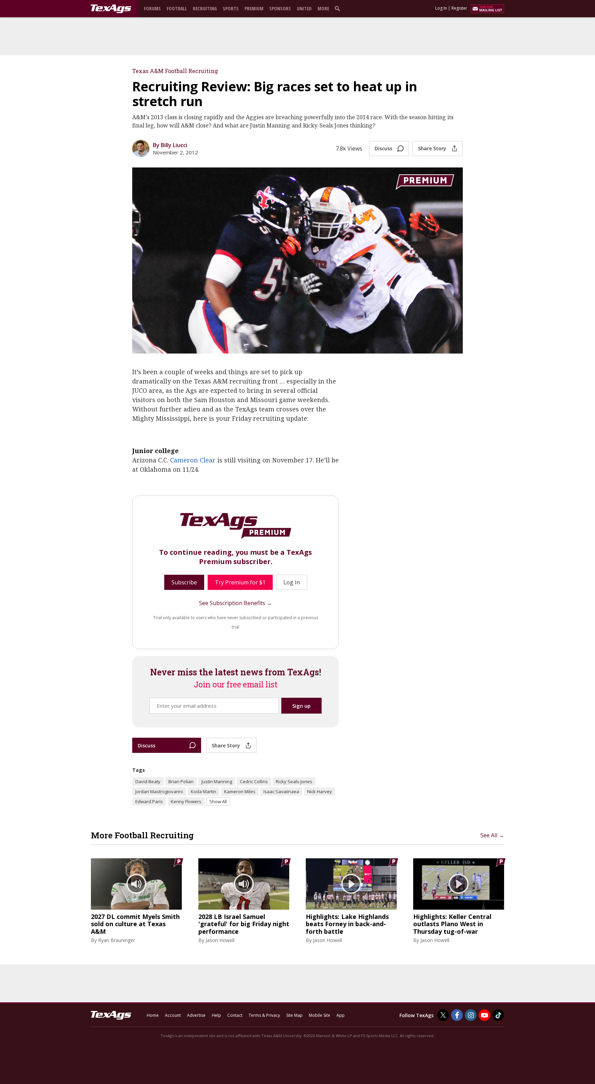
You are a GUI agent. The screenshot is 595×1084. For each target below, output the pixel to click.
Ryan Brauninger (116, 940)
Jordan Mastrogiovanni (159, 791)
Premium (253, 8)
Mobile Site (319, 1015)
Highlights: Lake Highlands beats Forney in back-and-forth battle (347, 924)
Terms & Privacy (264, 1015)
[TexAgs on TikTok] (498, 1015)
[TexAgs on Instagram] (471, 1015)
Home (153, 1015)
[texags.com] (111, 8)
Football (177, 8)
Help (216, 1015)
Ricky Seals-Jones (294, 781)
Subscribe (184, 582)
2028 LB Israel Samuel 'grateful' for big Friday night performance (243, 924)
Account (173, 1015)
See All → (492, 835)
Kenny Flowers (186, 801)
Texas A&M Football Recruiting (175, 70)
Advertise (196, 1015)
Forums (152, 8)
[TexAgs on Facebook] (457, 1015)
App (340, 1015)
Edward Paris (149, 801)
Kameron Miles (239, 791)
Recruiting (205, 8)
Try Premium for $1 (240, 582)
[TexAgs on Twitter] (443, 1015)
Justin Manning (216, 781)
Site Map (294, 1015)
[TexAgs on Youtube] (484, 1015)
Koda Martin (203, 791)
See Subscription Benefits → (235, 603)
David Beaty (147, 781)
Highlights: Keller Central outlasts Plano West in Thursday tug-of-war (452, 924)
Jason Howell (220, 940)
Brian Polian (181, 781)
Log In (441, 8)
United (304, 8)
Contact (234, 1015)
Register (459, 8)
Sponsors (280, 8)
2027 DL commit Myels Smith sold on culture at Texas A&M (135, 924)
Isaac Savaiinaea (281, 791)
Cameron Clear (193, 460)
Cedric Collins (254, 781)
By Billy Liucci (170, 145)
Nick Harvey (319, 791)
